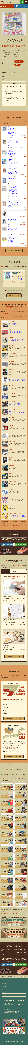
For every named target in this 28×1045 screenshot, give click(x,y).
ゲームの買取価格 (21, 976)
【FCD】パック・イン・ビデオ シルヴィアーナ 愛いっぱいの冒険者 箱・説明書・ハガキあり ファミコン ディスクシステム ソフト (12, 190)
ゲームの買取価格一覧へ (14, 250)
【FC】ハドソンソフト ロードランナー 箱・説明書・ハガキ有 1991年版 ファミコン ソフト (13, 240)
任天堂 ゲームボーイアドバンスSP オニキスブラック (13, 213)
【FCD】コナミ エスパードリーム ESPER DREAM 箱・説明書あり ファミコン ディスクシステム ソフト (13, 204)
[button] (5, 290)
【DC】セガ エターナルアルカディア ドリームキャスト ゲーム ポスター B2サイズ (13, 161)
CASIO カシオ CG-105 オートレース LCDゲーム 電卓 (12, 221)
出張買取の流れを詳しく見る (14, 656)
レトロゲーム (19, 61)
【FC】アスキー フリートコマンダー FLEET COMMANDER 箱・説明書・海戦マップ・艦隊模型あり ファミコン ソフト (13, 131)
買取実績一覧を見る (14, 295)
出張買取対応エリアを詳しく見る (14, 718)
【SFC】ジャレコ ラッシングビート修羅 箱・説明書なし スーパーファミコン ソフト (12, 229)
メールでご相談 (22, 6)
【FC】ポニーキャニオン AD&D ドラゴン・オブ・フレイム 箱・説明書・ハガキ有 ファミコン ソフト (13, 171)
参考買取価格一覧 (11, 976)
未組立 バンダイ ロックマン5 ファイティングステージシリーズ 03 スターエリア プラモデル (13, 142)
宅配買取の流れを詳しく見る (14, 756)
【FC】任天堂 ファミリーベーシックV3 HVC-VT (13, 180)
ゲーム (17, 64)
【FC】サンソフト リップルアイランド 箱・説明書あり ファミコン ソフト (13, 152)
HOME (2, 976)
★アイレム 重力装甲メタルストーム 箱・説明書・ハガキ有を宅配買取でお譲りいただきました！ (18, 279)
